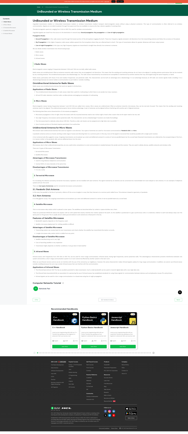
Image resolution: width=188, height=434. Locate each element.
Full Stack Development (57, 365)
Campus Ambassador (92, 396)
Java (70, 369)
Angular (71, 381)
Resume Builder (109, 401)
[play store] (131, 413)
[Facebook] (105, 411)
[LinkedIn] (113, 411)
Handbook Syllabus (108, 300)
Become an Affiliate (109, 398)
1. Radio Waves (7, 22)
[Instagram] (109, 411)
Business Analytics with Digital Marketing (57, 383)
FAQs (123, 367)
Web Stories (107, 389)
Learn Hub (106, 380)
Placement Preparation (110, 367)
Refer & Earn (131, 418)
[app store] (131, 408)
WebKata (88, 380)
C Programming (73, 375)
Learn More (67, 347)
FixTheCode (89, 386)
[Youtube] (113, 415)
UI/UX (52, 376)
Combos (88, 370)
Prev (37, 300)
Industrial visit (90, 399)
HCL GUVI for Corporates (111, 370)
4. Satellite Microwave (9, 30)
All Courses (72, 387)
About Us (124, 373)
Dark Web (71, 384)
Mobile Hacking (73, 372)
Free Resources (108, 383)
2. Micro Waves (7, 24)
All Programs (54, 387)
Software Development (57, 370)
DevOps (53, 379)
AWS (70, 378)
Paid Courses (89, 365)
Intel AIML (53, 373)
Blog (105, 386)
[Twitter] (105, 415)
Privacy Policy (114, 428)
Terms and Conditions (104, 428)
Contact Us (125, 370)
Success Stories (108, 377)
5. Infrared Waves (7, 33)
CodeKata (89, 377)
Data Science (54, 368)
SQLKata (88, 383)
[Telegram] (109, 415)
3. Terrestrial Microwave (9, 27)
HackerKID (106, 365)
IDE (87, 389)
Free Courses (90, 367)
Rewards (106, 392)
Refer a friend (107, 395)
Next (178, 300)
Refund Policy (125, 365)
